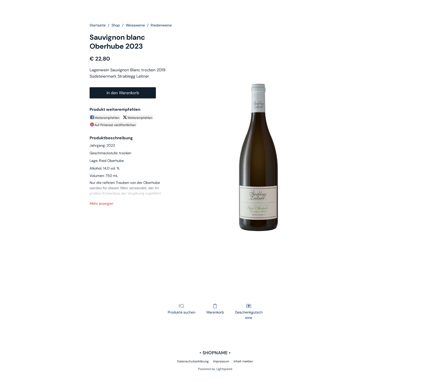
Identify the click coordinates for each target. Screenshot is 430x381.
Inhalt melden (243, 361)
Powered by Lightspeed (215, 369)
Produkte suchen (181, 312)
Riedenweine (161, 25)
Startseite (98, 25)
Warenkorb (215, 312)
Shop (116, 25)
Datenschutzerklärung (193, 361)
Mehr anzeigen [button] (101, 203)
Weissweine (135, 25)
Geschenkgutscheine (248, 315)
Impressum (221, 361)
